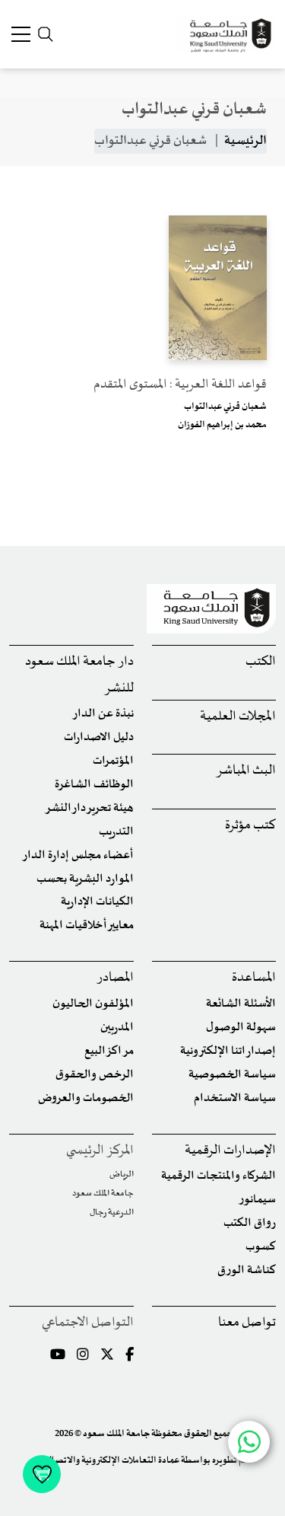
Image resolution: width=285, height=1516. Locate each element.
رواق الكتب (249, 1223)
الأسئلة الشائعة (241, 1003)
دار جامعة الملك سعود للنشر (79, 675)
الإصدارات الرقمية (230, 1151)
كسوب (260, 1246)
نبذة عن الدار (103, 713)
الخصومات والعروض (86, 1098)
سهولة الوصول (241, 1027)
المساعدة (254, 978)
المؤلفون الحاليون (93, 1003)
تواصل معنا (247, 1323)
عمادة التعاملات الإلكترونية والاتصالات (109, 1460)
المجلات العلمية (238, 717)
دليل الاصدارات (99, 737)
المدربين (117, 1027)
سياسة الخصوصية (232, 1074)
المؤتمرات (113, 761)
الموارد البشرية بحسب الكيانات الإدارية (85, 890)
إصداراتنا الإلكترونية (228, 1051)
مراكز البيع (109, 1051)
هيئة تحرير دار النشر (89, 808)
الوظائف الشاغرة (94, 784)
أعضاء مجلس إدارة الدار (78, 855)
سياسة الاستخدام (235, 1098)
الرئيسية (245, 141)
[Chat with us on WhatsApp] (249, 1442)
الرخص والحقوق (94, 1074)
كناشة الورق (246, 1270)
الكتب (260, 662)
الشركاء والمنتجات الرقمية (218, 1176)
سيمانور (257, 1199)
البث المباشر (246, 771)
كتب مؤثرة (250, 826)
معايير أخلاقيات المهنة (87, 925)
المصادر (115, 978)
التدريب (116, 831)
